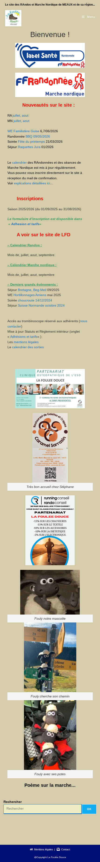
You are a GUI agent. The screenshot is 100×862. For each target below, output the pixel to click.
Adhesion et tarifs (25, 224)
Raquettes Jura (29, 147)
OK (89, 809)
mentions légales (26, 342)
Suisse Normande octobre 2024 (41, 305)
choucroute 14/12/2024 (35, 300)
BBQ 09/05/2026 (38, 136)
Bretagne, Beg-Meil (32, 290)
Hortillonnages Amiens (29, 295)
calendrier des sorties (28, 347)
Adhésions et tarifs (23, 336)
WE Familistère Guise (23, 131)
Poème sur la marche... (50, 785)
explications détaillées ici (32, 183)
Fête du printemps (31, 141)
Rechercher (12, 802)
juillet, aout (20, 115)
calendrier (19, 162)
